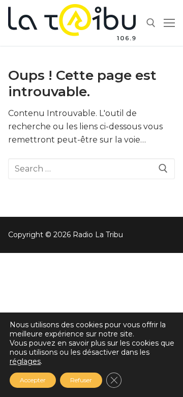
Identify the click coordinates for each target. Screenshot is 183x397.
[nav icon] (169, 23)
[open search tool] (151, 22)
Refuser (81, 380)
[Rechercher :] (91, 169)
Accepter (33, 380)
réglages (25, 361)
